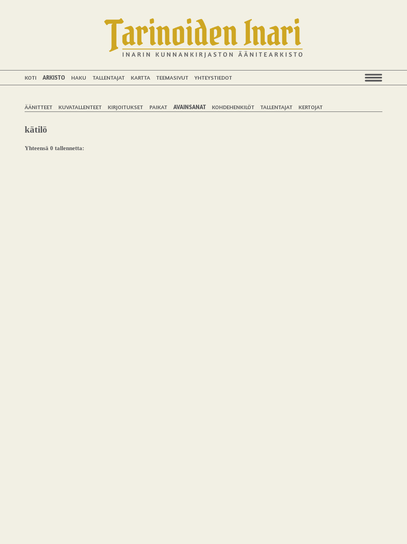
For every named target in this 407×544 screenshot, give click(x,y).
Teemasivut (172, 77)
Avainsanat (189, 107)
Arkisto (54, 77)
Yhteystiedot (213, 77)
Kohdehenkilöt (233, 107)
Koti (31, 77)
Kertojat (310, 107)
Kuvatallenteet (80, 107)
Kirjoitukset (125, 107)
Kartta (140, 77)
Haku (78, 77)
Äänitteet (38, 107)
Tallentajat (109, 77)
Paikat (158, 107)
